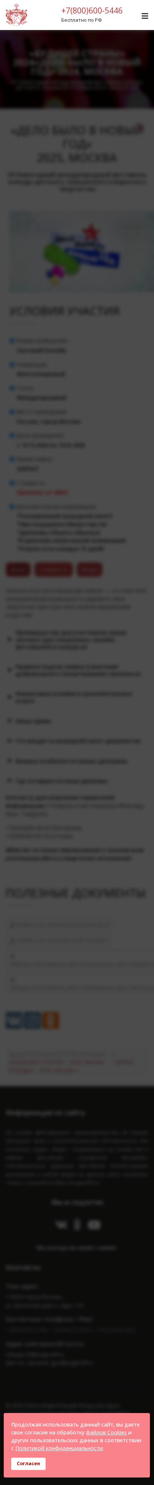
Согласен (28, 1463)
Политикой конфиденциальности (59, 1448)
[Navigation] (145, 16)
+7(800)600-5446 (92, 10)
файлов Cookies (106, 1432)
